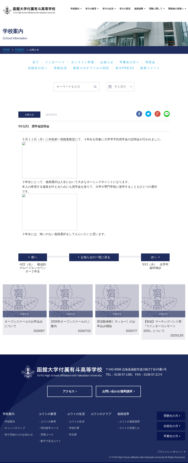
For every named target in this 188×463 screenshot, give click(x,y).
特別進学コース (50, 427)
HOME (6, 49)
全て (35, 62)
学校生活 (60, 68)
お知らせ (106, 62)
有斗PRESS (124, 68)
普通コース (47, 434)
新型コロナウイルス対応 (91, 68)
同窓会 (150, 62)
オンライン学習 (82, 62)
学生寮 (73, 434)
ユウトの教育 (48, 421)
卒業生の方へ (129, 62)
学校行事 (74, 427)
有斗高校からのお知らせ (19, 434)
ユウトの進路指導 (129, 421)
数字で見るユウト (51, 440)
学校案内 (19, 49)
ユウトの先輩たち (129, 427)
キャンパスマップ (15, 427)
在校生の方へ (38, 68)
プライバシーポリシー (170, 451)
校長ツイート (150, 68)
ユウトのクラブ (101, 413)
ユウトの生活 (76, 421)
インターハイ (55, 62)
